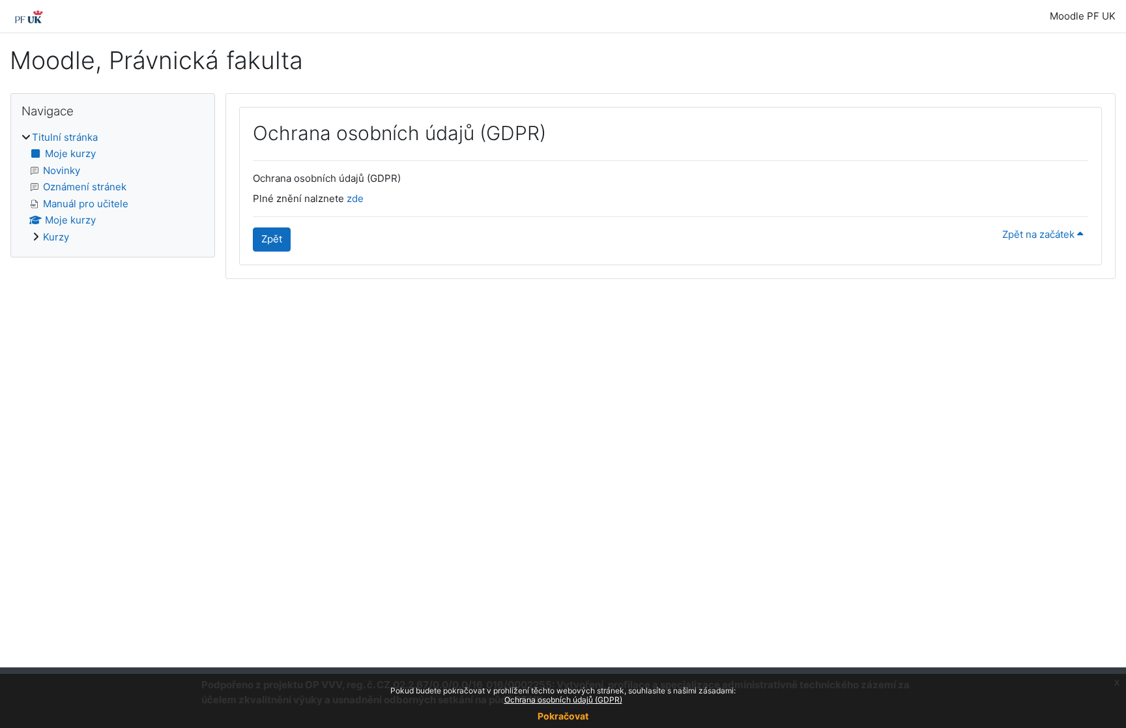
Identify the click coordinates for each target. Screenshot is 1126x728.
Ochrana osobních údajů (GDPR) (563, 700)
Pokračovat (563, 715)
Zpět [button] (271, 239)
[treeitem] (113, 187)
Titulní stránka (65, 137)
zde (355, 198)
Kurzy (56, 237)
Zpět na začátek (1039, 234)
